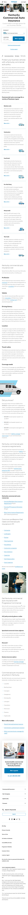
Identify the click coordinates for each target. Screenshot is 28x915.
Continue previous (14, 45)
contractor (4, 282)
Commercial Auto (9, 56)
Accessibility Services (7, 842)
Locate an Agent (5, 855)
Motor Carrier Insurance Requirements (14, 512)
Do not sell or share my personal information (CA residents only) (13, 860)
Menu (5, 2)
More (7, 123)
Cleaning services (8, 541)
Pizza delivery (7, 544)
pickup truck (14, 299)
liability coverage (15, 433)
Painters (6, 537)
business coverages (19, 661)
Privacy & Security (6, 830)
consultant (11, 286)
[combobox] (14, 33)
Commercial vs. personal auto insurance (14, 727)
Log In (24, 2)
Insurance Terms (5, 851)
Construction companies (10, 548)
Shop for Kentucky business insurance (13, 724)
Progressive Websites (7, 846)
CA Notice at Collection (7, 838)
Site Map (4, 826)
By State (17, 56)
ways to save (5, 435)
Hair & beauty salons (9, 559)
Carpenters (7, 555)
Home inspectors (8, 562)
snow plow (8, 298)
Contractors (7, 530)
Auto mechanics (8, 551)
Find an (14, 49)
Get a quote (14, 770)
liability (21, 451)
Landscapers (7, 533)
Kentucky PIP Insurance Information (13, 507)
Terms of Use (5, 834)
